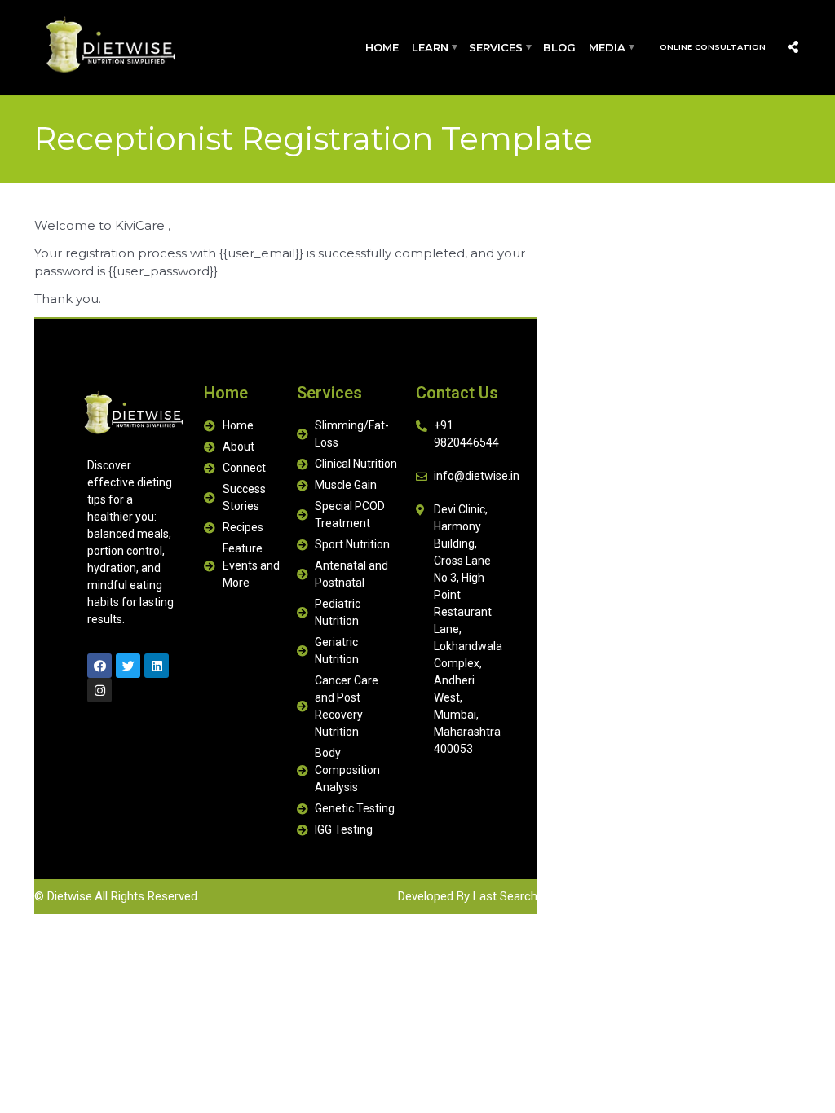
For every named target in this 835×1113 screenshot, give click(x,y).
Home (382, 47)
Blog (559, 47)
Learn (430, 47)
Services (496, 47)
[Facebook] (99, 665)
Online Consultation (713, 46)
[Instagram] (99, 690)
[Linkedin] (156, 665)
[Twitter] (128, 665)
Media (607, 47)
